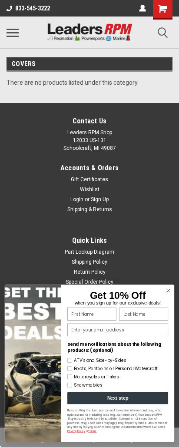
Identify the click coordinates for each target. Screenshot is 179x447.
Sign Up (100, 199)
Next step (118, 398)
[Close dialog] (168, 291)
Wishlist (89, 189)
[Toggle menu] (13, 32)
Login (76, 199)
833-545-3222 (32, 8)
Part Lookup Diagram (89, 252)
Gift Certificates (89, 179)
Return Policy (90, 272)
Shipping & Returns (89, 209)
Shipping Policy (89, 262)
